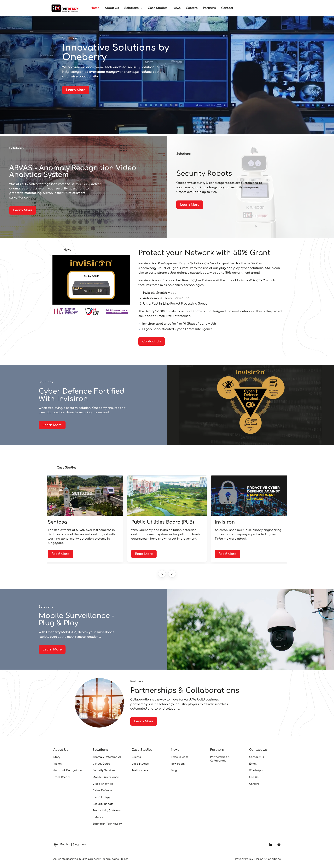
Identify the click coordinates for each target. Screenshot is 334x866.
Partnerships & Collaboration (220, 759)
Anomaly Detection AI (107, 757)
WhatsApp (255, 770)
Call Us (253, 777)
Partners (209, 8)
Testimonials (140, 770)
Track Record (61, 777)
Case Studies (157, 8)
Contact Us (258, 749)
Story (56, 757)
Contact (227, 8)
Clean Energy (101, 797)
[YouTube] (279, 844)
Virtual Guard (102, 763)
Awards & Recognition (67, 770)
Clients (136, 757)
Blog (174, 770)
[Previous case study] (162, 574)
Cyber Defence (102, 790)
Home (94, 8)
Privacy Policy (244, 859)
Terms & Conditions (268, 859)
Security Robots (103, 803)
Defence (98, 817)
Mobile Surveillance (106, 777)
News (177, 8)
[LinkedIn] (270, 844)
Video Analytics (103, 783)
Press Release (179, 757)
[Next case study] (172, 574)
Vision (57, 763)
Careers (192, 8)
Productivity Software (106, 810)
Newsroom (178, 763)
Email (252, 763)
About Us (112, 8)
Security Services (104, 770)
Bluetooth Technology (107, 823)
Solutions (131, 8)
